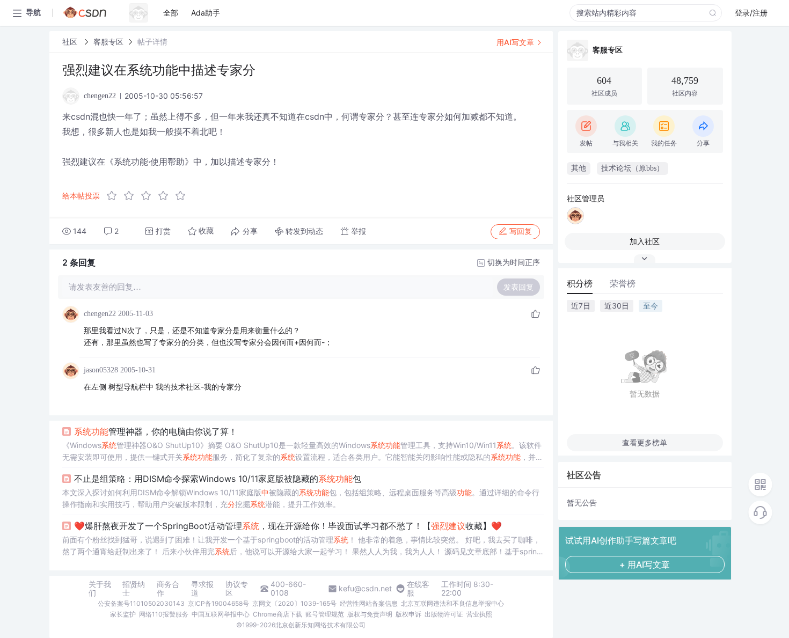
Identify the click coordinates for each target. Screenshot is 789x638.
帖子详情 (152, 41)
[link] (70, 41)
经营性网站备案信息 (369, 603)
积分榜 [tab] (580, 283)
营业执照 (479, 614)
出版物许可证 (444, 614)
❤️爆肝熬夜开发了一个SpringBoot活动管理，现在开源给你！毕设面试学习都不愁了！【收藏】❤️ (288, 525)
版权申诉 (408, 614)
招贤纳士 (133, 588)
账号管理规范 (324, 614)
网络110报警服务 (163, 614)
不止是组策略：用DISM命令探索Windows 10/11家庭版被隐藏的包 (217, 478)
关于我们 (100, 588)
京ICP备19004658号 (218, 603)
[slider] (149, 195)
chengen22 (100, 314)
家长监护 (123, 614)
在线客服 (418, 588)
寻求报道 (202, 588)
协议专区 (236, 588)
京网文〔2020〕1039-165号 (294, 603)
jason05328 (101, 370)
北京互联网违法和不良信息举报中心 (452, 603)
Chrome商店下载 (277, 614)
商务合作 (168, 588)
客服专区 (108, 41)
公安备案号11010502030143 (141, 603)
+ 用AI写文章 (644, 564)
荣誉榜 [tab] (622, 283)
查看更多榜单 (644, 442)
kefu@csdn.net (365, 588)
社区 (70, 41)
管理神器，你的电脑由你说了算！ (155, 431)
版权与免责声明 (369, 614)
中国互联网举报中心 (221, 614)
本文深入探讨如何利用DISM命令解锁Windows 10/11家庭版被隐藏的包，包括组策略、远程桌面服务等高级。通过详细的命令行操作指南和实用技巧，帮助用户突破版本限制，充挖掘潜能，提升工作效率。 (300, 498)
